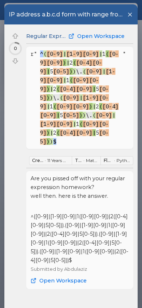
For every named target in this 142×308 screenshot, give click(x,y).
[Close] (130, 14)
